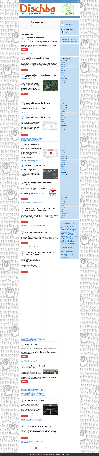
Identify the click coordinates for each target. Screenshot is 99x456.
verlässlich (68, 251)
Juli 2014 (62, 164)
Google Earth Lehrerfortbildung (38, 52)
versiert (68, 253)
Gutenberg (27, 39)
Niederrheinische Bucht (25, 395)
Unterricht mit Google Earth (34, 37)
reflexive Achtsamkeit (64, 244)
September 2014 (64, 162)
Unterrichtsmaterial (32, 340)
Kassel (33, 97)
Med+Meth (44, 16)
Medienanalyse (33, 393)
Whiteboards (63, 255)
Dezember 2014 (63, 156)
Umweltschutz (33, 140)
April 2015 (62, 150)
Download (55, 16)
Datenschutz (76, 16)
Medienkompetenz (67, 242)
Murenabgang (41, 360)
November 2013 (63, 176)
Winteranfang (28, 421)
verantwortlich (73, 250)
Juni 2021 (62, 72)
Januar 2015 (63, 154)
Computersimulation (28, 419)
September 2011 (64, 215)
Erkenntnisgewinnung (29, 52)
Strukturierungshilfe (31, 144)
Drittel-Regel (76, 225)
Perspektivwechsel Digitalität (33, 339)
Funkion (30, 226)
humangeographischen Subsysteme (30, 392)
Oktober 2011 (63, 213)
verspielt (72, 253)
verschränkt (63, 253)
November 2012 (63, 195)
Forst (22, 226)
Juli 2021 (62, 70)
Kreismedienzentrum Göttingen (66, 50)
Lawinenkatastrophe (24, 360)
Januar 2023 (63, 64)
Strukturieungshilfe (24, 140)
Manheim (26, 339)
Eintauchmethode (24, 391)
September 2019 (64, 93)
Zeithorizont (34, 203)
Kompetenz (32, 16)
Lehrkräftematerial (24, 393)
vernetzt (72, 251)
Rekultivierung (43, 395)
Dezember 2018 (63, 105)
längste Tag (41, 420)
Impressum (70, 16)
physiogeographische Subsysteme (34, 395)
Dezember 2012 (63, 193)
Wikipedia (67, 255)
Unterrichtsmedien (65, 250)
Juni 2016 (62, 129)
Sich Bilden (36, 97)
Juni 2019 (62, 97)
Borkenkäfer (24, 111)
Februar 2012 (63, 207)
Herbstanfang (39, 419)
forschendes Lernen (27, 441)
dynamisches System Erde (36, 202)
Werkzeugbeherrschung (25, 112)
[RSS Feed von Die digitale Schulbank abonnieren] (20, 1)
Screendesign (70, 244)
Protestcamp (41, 339)
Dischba (72, 225)
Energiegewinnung (24, 338)
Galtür (34, 359)
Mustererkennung (30, 394)
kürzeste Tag (37, 420)
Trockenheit (23, 227)
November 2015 (63, 140)
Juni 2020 (62, 82)
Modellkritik (23, 442)
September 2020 (64, 80)
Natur (35, 139)
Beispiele (49, 16)
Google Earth (33, 160)
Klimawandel (23, 339)
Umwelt (29, 140)
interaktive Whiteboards (66, 236)
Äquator (23, 419)
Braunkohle (29, 160)
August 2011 (63, 217)
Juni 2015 (62, 146)
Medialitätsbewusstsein (65, 237)
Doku (33, 225)
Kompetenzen (75, 236)
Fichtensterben (32, 111)
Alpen (23, 359)
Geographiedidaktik (27, 391)
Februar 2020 (63, 86)
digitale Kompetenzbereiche (40, 390)
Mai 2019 (62, 99)
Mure (37, 360)
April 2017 (62, 121)
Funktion (41, 202)
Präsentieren (74, 243)
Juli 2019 (62, 95)
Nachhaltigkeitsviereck (30, 139)
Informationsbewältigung (67, 233)
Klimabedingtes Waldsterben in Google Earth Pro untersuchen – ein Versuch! (40, 209)
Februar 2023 (63, 62)
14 (42, 447)
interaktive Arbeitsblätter (68, 235)
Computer (71, 223)
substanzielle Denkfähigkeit (67, 246)
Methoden (67, 243)
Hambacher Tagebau (39, 160)
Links (65, 16)
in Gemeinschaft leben (27, 97)
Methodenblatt (23, 139)
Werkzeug (38, 16)
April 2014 (62, 166)
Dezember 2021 (63, 68)
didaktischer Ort (65, 225)
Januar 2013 (63, 191)
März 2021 (62, 74)
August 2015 (63, 142)
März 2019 (62, 103)
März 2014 (62, 168)
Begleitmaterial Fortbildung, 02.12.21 (37, 165)
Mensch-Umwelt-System (32, 360)
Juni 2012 (62, 203)
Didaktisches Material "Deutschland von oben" (69, 39)
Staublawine (33, 361)
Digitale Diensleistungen (32, 390)
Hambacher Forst (35, 338)
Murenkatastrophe (24, 361)
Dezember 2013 (63, 174)
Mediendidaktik (30, 53)
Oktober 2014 (63, 160)
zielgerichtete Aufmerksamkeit (69, 256)
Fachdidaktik (64, 229)
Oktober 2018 (63, 109)
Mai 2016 (62, 131)
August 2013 (63, 180)
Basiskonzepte (24, 138)
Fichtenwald (43, 225)
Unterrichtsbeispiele (65, 248)
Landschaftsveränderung (40, 392)
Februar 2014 (63, 170)
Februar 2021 (63, 76)
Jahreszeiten (40, 246)
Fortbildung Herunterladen (66, 230)
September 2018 (64, 111)
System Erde (30, 203)
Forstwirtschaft (25, 226)
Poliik (37, 139)
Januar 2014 (63, 172)
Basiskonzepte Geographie (26, 389)
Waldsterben (27, 227)
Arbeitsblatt (24, 202)
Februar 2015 (63, 152)
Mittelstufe (25, 394)
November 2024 (63, 60)
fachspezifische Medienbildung (36, 391)
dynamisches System (30, 138)
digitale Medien (33, 337)
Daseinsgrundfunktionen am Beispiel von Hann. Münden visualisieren (41, 76)
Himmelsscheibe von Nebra (25, 420)
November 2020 (63, 78)
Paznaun (28, 361)
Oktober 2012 (63, 197)
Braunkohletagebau (24, 390)
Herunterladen (65, 232)
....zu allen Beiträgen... (68, 32)
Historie (23, 16)
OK (67, 454)
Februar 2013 (63, 189)
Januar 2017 (63, 125)
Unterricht (71, 247)
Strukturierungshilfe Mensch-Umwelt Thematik (37, 183)
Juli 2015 (62, 144)
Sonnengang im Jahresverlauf (34, 400)
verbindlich (64, 251)
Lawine (41, 359)
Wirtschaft (37, 140)
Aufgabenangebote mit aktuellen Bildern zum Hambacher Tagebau (40, 253)
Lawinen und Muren (31, 345)
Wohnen (26, 98)
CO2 (30, 337)
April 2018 (62, 115)
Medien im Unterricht (24, 53)
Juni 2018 (62, 113)
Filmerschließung (72, 229)
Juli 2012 (62, 201)
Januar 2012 (63, 209)
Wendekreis (23, 247)
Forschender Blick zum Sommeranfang (37, 232)
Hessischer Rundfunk (39, 226)
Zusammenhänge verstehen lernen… (37, 103)
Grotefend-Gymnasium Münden (66, 48)
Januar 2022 (63, 66)
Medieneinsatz (74, 239)
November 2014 (63, 158)
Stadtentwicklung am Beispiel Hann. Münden (69, 41)
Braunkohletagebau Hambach (34, 366)
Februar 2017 (63, 123)
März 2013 (62, 187)
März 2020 (62, 84)
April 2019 (62, 101)
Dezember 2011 (63, 211)
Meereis (42, 441)
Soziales (39, 139)
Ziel (27, 16)
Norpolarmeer (27, 442)
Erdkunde (23, 52)
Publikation (60, 16)
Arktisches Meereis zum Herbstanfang (37, 426)
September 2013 (64, 178)
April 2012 (62, 205)
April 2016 (62, 133)
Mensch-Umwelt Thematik (38, 138)
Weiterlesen (24, 49)
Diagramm (74, 223)
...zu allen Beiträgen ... (68, 24)
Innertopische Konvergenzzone (32, 246)
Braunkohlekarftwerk (38, 389)
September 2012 (64, 199)
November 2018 (63, 107)
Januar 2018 (63, 119)
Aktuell (31, 39)
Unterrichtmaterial (26, 340)
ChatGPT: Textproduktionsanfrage (36, 58)
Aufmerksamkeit (65, 223)
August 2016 (63, 127)
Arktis (23, 441)
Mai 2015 (62, 148)
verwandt (76, 253)
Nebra (44, 420)
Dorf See (31, 359)
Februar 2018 (63, 117)
